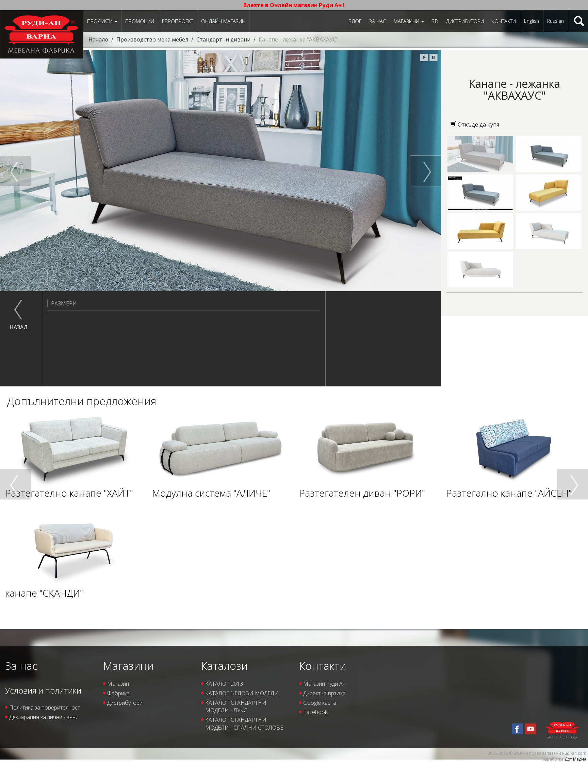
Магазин (118, 683)
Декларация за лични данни (44, 717)
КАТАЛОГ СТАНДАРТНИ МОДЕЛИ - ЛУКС (235, 706)
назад (19, 327)
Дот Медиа (575, 759)
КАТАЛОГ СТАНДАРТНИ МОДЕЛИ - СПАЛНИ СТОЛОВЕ (244, 723)
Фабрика (118, 693)
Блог (354, 21)
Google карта (319, 702)
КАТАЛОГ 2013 (224, 683)
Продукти (100, 21)
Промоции (139, 21)
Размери (64, 303)
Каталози (224, 665)
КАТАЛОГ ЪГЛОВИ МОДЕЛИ (242, 693)
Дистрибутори (465, 21)
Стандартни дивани (223, 39)
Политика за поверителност (44, 707)
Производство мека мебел (152, 39)
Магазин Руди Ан (324, 683)
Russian (555, 21)
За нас (377, 21)
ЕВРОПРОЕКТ (177, 21)
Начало (98, 39)
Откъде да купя (478, 124)
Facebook (315, 712)
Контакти (504, 21)
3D (435, 21)
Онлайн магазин (223, 21)
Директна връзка (324, 693)
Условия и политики (43, 690)
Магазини (407, 21)
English (531, 21)
